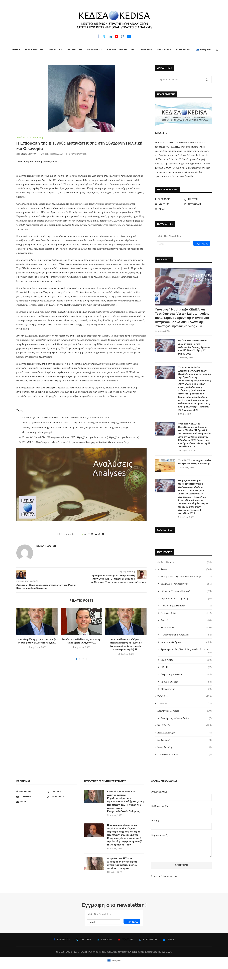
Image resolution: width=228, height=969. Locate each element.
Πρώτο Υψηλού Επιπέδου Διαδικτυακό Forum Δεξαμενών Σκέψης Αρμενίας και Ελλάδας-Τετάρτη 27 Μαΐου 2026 (194, 347)
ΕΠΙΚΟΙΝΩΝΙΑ (183, 49)
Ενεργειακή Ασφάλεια (186, 674)
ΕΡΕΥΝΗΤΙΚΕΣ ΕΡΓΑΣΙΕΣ (120, 49)
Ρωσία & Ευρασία (186, 681)
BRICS (186, 667)
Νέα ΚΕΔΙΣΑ (184, 725)
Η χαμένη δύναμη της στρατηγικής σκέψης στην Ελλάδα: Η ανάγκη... (37, 641)
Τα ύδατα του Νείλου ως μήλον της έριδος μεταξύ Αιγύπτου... (81, 641)
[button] (21, 633)
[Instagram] (122, 36)
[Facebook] (98, 36)
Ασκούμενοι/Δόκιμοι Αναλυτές (186, 718)
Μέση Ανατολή (186, 627)
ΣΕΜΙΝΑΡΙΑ (145, 49)
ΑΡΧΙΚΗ (16, 49)
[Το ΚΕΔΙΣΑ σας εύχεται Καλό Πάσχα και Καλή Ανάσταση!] (165, 465)
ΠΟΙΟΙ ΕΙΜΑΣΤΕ (34, 49)
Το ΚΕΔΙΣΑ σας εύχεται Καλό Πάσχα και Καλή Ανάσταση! (194, 462)
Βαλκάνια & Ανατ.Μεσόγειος (186, 583)
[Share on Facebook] (89, 533)
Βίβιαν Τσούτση (28, 153)
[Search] (217, 50)
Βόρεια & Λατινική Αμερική (186, 598)
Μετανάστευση (186, 688)
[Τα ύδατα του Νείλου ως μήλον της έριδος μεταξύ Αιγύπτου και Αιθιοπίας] (81, 621)
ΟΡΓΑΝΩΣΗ (54, 49)
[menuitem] (203, 50)
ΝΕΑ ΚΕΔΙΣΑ (164, 49)
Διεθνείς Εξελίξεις (186, 612)
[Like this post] (85, 533)
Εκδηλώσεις (184, 696)
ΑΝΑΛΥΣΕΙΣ (93, 49)
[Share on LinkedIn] (96, 533)
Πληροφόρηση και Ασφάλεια (186, 634)
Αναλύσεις (184, 569)
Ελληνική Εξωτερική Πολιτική (186, 591)
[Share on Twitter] (92, 533)
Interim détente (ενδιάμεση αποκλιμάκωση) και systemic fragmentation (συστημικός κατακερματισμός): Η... (125, 644)
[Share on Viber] (99, 533)
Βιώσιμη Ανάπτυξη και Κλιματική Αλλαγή (186, 576)
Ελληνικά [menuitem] (116, 960)
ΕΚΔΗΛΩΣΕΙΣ (74, 49)
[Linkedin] (110, 36)
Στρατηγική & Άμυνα (186, 641)
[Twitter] (104, 36)
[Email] (129, 36)
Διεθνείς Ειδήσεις (184, 562)
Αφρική (186, 620)
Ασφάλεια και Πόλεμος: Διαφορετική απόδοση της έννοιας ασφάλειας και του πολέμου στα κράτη (122, 863)
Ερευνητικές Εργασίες (184, 710)
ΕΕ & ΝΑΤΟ (186, 659)
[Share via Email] (103, 533)
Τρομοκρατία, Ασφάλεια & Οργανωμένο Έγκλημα (186, 649)
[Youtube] (116, 36)
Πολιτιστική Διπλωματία (186, 605)
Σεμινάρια (184, 703)
